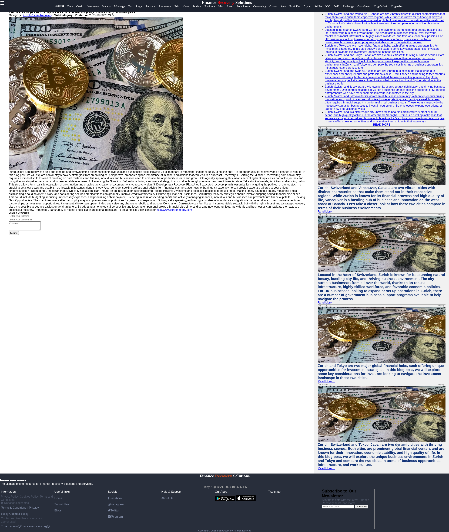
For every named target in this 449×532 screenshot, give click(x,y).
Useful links (62, 491)
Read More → (326, 211)
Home (58, 498)
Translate (274, 491)
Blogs (58, 510)
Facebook (116, 498)
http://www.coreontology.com (174, 209)
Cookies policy (19, 513)
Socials (113, 491)
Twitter (115, 510)
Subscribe (361, 506)
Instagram (117, 504)
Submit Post (62, 504)
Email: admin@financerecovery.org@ (25, 526)
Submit (13, 233)
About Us (167, 498)
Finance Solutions (227, 2)
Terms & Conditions (14, 507)
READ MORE (381, 124)
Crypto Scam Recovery (37, 15)
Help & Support (171, 491)
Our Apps (221, 491)
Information (8, 491)
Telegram (117, 516)
